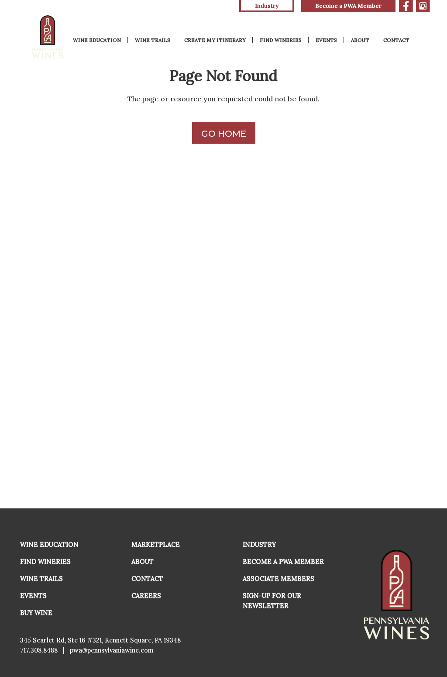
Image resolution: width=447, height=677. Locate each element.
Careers (146, 596)
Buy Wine (36, 613)
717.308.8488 (39, 650)
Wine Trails (152, 40)
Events (326, 40)
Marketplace (155, 545)
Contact (396, 40)
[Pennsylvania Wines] (48, 37)
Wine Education (97, 40)
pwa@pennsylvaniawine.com (112, 650)
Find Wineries (281, 40)
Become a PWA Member (348, 6)
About (360, 40)
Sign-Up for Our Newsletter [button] (272, 601)
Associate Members (278, 579)
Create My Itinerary (215, 40)
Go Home (223, 133)
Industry (259, 545)
